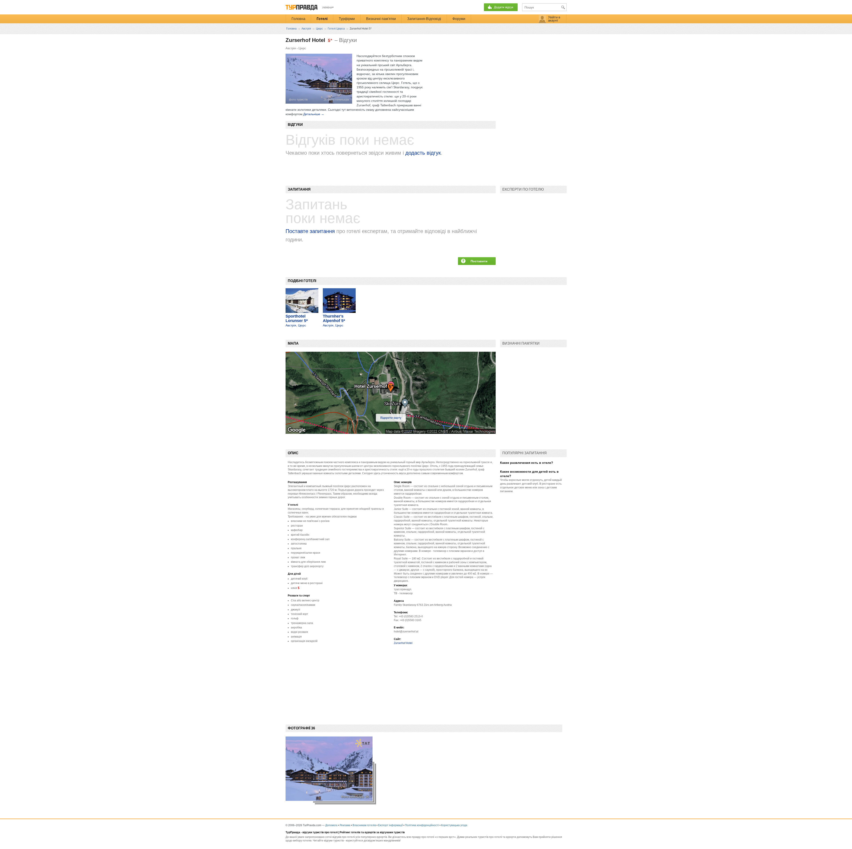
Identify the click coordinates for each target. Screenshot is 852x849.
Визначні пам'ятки (381, 19)
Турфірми (347, 19)
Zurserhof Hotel (403, 643)
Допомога (331, 825)
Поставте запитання (310, 231)
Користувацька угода (454, 825)
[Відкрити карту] (391, 432)
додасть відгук (423, 153)
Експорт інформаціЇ (390, 825)
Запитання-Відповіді (424, 19)
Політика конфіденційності (422, 825)
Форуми (458, 19)
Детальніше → (313, 114)
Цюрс (302, 48)
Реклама (345, 825)
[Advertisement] (366, 681)
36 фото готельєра (336, 99)
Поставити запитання (479, 262)
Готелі (322, 19)
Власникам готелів (364, 825)
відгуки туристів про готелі (320, 832)
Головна (298, 19)
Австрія (291, 48)
